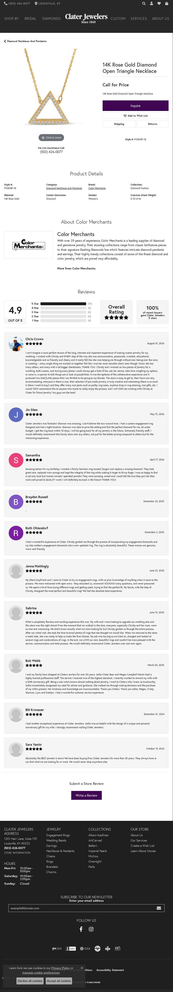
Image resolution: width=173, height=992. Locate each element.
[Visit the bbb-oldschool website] (107, 948)
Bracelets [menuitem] (52, 867)
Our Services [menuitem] (139, 840)
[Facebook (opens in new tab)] (81, 929)
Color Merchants (97, 188)
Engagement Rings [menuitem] (58, 835)
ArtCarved (95, 840)
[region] (51, 96)
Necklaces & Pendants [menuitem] (60, 851)
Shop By (11, 18)
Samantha (32, 455)
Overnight (95, 861)
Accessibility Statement (110, 970)
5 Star (35, 303)
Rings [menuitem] (49, 861)
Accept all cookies (59, 981)
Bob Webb (32, 661)
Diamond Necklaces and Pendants (27, 41)
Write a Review (86, 795)
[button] (144, 3)
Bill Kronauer (34, 710)
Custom (118, 18)
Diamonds (51, 18)
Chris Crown (34, 339)
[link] (17, 3)
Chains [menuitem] (50, 856)
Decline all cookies (30, 981)
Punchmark (93, 982)
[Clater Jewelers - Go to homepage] (86, 18)
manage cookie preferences (41, 972)
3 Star (35, 312)
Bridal (31, 18)
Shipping (119, 123)
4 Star (35, 307)
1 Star (35, 320)
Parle (92, 867)
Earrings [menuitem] (51, 846)
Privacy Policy (60, 968)
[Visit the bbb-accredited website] (71, 948)
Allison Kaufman (99, 835)
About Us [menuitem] (137, 835)
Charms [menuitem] (51, 872)
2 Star (35, 316)
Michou (93, 856)
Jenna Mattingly (37, 566)
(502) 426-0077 (51, 151)
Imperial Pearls (98, 851)
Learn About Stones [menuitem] (143, 851)
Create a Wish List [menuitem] (142, 846)
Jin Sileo (31, 410)
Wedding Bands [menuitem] (56, 840)
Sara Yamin (33, 744)
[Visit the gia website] (85, 948)
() (90, 303)
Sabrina (30, 608)
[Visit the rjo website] (117, 948)
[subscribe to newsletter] (158, 908)
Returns (152, 123)
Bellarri (93, 846)
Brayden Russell (36, 497)
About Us (160, 18)
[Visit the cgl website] (97, 948)
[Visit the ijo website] (57, 948)
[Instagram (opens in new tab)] (91, 929)
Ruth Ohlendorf (36, 528)
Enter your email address (86, 901)
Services (139, 18)
